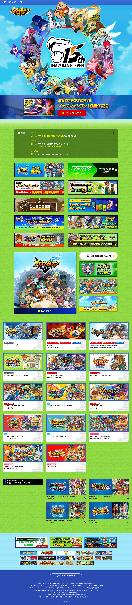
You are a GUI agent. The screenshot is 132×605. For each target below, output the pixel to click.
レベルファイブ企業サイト (67, 576)
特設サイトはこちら (73, 113)
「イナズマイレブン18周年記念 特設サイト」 (49, 136)
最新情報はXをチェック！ (101, 255)
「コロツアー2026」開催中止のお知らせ (48, 146)
